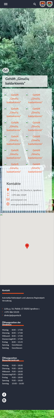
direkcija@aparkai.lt (12, 316)
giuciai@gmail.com (19, 200)
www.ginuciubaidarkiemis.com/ (24, 205)
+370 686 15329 (18, 195)
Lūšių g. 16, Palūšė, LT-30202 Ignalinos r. (22, 309)
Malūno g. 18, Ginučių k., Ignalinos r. (27, 190)
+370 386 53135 (11, 312)
